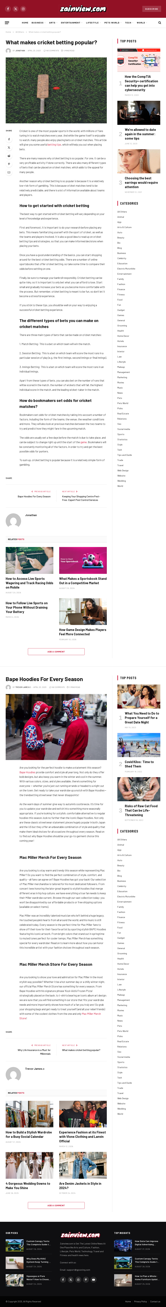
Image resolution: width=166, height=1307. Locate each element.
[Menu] (7, 22)
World (141, 22)
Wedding (121, 480)
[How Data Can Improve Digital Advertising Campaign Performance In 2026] (123, 1245)
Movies (120, 382)
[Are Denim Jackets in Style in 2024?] (83, 1165)
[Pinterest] (9, 164)
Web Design (123, 470)
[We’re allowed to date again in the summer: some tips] (138, 113)
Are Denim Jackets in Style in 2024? (80, 1185)
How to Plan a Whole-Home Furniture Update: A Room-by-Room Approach (147, 1278)
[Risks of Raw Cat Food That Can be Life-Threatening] (138, 789)
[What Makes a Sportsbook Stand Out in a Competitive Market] (83, 560)
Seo (119, 423)
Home (25, 22)
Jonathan (20, 50)
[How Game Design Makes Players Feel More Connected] (83, 611)
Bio (118, 242)
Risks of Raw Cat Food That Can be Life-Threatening (141, 810)
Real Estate (123, 413)
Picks (120, 408)
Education (122, 263)
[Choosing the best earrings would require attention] (138, 161)
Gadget (121, 310)
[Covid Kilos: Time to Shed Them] (138, 745)
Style (119, 444)
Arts (52, 22)
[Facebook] (9, 139)
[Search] (159, 22)
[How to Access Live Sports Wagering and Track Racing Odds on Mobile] (29, 560)
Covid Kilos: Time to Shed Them (139, 764)
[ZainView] (83, 9)
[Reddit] (9, 156)
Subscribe (151, 9)
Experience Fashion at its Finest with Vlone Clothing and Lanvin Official (82, 1136)
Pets (119, 398)
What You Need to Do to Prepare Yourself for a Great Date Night (142, 717)
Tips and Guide (124, 455)
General (121, 320)
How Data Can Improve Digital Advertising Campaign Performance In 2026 (147, 1243)
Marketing (122, 377)
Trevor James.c (23, 687)
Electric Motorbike (126, 268)
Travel (120, 465)
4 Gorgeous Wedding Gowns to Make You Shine (28, 1185)
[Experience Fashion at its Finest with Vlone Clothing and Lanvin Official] (83, 1114)
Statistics (122, 439)
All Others (122, 211)
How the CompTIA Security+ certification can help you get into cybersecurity (141, 83)
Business (38, 22)
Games (120, 315)
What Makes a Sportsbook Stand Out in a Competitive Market (83, 581)
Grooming (122, 325)
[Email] (9, 172)
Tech (128, 22)
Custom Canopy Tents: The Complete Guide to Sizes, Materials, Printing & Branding (38, 1243)
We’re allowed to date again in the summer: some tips (140, 134)
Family (120, 279)
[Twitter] (9, 147)
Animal (120, 216)
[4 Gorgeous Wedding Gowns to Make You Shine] (29, 1165)
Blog (119, 247)
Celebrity (121, 258)
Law (119, 356)
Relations (122, 418)
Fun (119, 304)
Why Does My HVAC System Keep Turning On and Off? (39, 1260)
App (119, 222)
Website (121, 475)
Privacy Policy (140, 1301)
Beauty (120, 237)
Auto (119, 232)
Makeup (121, 367)
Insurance (122, 346)
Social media (123, 429)
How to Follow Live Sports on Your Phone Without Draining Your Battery (27, 607)
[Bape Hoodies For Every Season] (56, 727)
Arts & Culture (124, 227)
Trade (120, 460)
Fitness (121, 294)
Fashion (121, 284)
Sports (120, 434)
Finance (121, 289)
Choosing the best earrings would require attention (141, 182)
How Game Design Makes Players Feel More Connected (82, 632)
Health (120, 330)
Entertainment (70, 22)
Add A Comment (56, 651)
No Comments (52, 50)
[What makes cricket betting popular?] (56, 90)
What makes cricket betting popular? (81, 1050)
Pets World (111, 22)
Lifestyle (92, 22)
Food (119, 299)
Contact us (155, 1301)
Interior (120, 351)
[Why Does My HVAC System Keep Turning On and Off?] (15, 1263)
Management (123, 372)
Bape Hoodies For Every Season (34, 496)
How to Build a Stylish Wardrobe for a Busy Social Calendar (29, 1134)
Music (120, 387)
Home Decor (123, 335)
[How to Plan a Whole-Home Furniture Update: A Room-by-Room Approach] (123, 1280)
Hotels (120, 341)
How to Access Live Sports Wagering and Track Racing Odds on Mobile (29, 583)
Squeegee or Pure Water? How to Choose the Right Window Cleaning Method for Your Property (38, 1278)
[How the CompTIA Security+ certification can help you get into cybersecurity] (138, 60)
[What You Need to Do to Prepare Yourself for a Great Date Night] (138, 696)
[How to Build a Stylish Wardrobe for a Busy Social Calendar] (29, 1114)
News (120, 392)
